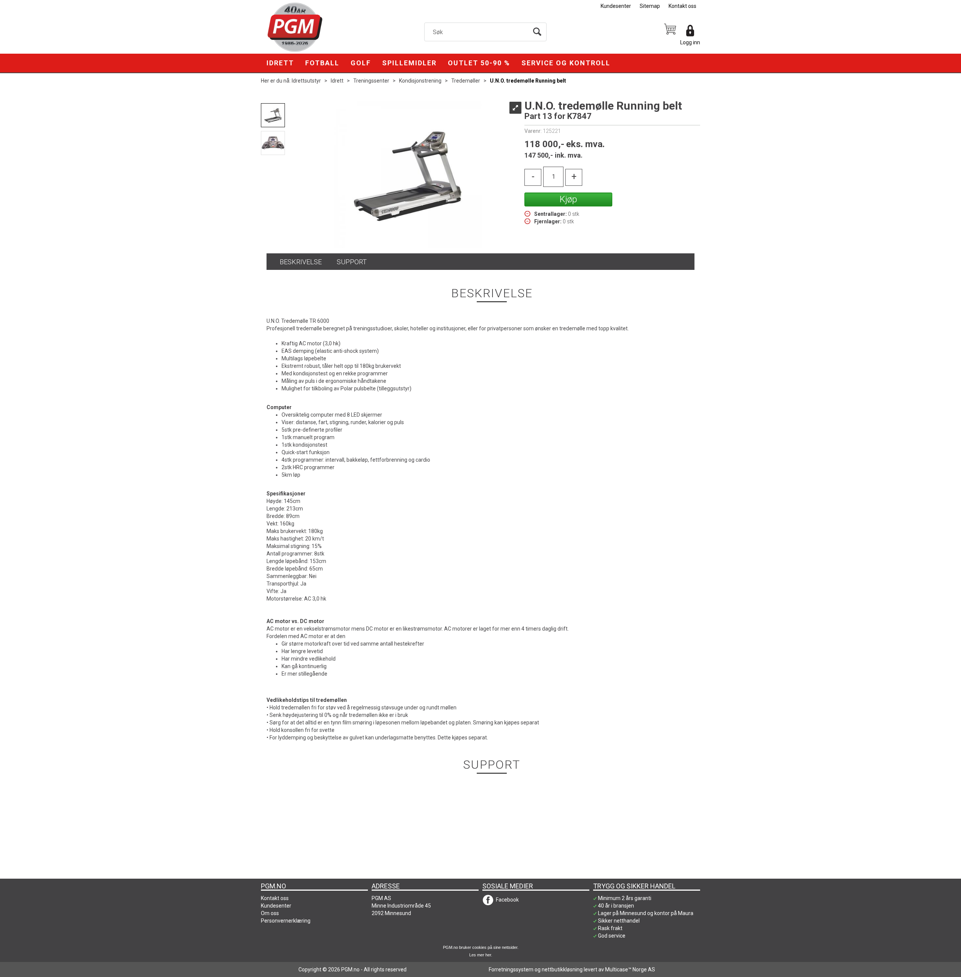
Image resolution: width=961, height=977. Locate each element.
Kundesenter (616, 6)
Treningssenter (371, 81)
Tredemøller (465, 81)
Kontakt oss (682, 6)
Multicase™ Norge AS (630, 969)
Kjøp (568, 199)
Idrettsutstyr (306, 81)
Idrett (280, 63)
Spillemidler (409, 63)
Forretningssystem (511, 969)
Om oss (270, 913)
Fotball (322, 63)
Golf (361, 63)
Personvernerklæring (285, 921)
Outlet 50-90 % (479, 63)
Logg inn (690, 42)
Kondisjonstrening (420, 81)
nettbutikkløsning (562, 969)
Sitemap (650, 6)
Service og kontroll (565, 63)
